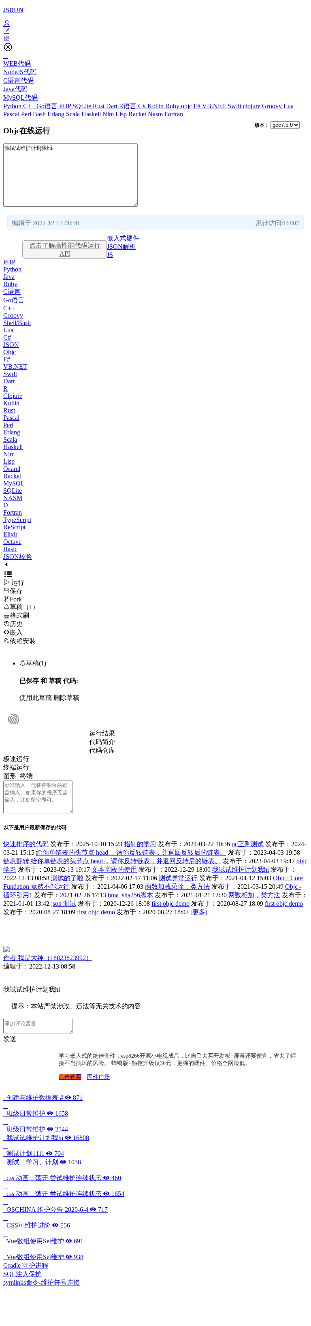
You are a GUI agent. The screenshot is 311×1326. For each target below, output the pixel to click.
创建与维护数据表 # (43, 1097)
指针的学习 (140, 844)
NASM (12, 497)
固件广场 (98, 1077)
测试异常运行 (178, 878)
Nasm (156, 114)
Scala (73, 114)
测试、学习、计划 (42, 1162)
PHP (65, 106)
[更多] (198, 912)
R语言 (128, 106)
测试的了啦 (67, 878)
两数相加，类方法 (254, 895)
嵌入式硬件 (123, 238)
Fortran (173, 114)
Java (9, 276)
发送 (9, 1038)
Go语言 (47, 106)
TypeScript (17, 519)
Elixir (10, 534)
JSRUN (13, 9)
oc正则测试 (248, 844)
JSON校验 (17, 556)
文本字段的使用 (114, 869)
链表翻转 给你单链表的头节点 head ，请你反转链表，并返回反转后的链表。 (112, 861)
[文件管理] (155, 38)
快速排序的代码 (26, 844)
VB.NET (215, 106)
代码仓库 (102, 750)
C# (142, 106)
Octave (12, 541)
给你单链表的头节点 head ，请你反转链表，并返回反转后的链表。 (131, 852)
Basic (10, 548)
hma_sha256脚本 (130, 895)
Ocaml (11, 468)
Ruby (173, 106)
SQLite (82, 106)
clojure (252, 106)
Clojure (12, 395)
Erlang (56, 114)
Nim (108, 114)
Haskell (91, 114)
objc (187, 106)
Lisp (121, 114)
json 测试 (63, 903)
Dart (112, 106)
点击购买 (70, 1077)
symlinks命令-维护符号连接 (41, 1282)
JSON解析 (121, 246)
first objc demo (170, 903)
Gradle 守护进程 (25, 1265)
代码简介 (102, 741)
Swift (235, 106)
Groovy (272, 106)
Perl (27, 114)
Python (13, 106)
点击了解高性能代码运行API (64, 249)
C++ (29, 106)
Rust (99, 106)
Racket (138, 114)
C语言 (12, 291)
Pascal (12, 114)
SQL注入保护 (22, 1273)
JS (110, 254)
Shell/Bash (17, 322)
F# (198, 106)
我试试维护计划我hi (240, 869)
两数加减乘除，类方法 (177, 886)
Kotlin (156, 106)
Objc (9, 352)
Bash (40, 114)
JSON (11, 344)
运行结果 (102, 733)
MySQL (14, 483)
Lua (288, 106)
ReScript (14, 527)
